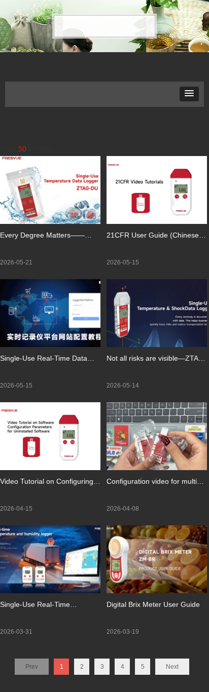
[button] (189, 94)
